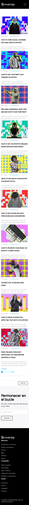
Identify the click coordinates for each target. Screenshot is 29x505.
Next (13, 372)
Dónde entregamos (7, 447)
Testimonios (5, 468)
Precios (3, 450)
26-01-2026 (4, 105)
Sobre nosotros (6, 465)
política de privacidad (8, 473)
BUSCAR (23, 383)
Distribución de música (8, 444)
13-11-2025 (4, 175)
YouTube (4, 491)
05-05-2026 (4, 36)
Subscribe (6, 418)
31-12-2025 (4, 140)
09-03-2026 (4, 71)
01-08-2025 (4, 313)
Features (4, 455)
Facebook (4, 483)
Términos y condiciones (8, 476)
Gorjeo (3, 485)
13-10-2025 (4, 209)
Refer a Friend (5, 470)
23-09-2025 (4, 244)
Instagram (4, 488)
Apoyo (3, 458)
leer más (4, 369)
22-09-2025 (4, 279)
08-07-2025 (4, 348)
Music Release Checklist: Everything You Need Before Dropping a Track (12, 354)
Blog (2, 453)
